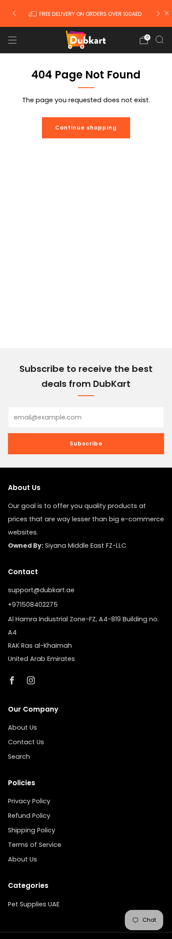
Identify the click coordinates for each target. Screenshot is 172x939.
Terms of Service (34, 844)
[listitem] (86, 13)
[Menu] (12, 40)
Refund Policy (29, 815)
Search (19, 756)
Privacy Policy (29, 801)
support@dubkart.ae (41, 590)
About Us (22, 727)
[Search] (159, 39)
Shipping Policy (31, 830)
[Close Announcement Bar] (166, 13)
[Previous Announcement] (14, 13)
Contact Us (26, 742)
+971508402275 (33, 604)
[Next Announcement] (158, 13)
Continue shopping (86, 127)
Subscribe (86, 443)
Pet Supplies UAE (34, 904)
